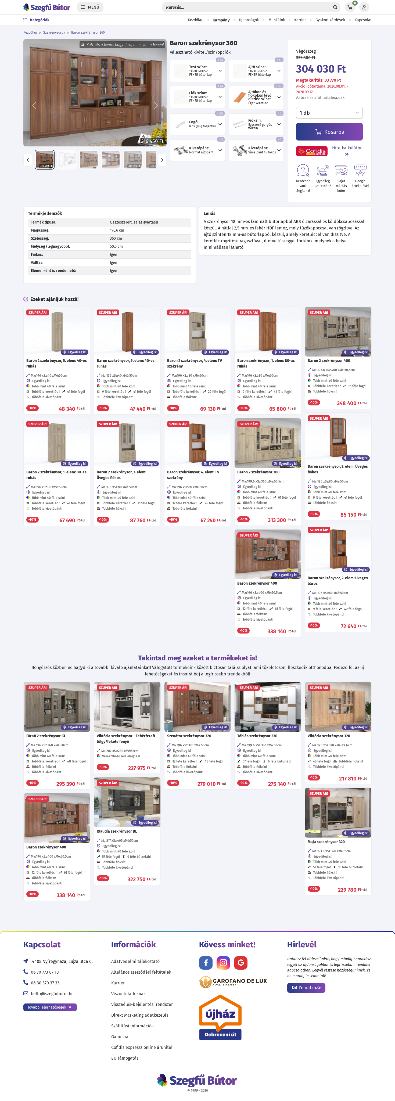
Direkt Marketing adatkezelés (139, 1015)
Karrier (300, 20)
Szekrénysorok (54, 32)
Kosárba (333, 132)
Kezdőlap (195, 20)
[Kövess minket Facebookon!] (206, 963)
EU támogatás (124, 1058)
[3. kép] (89, 160)
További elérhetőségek (47, 1007)
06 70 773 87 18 (45, 972)
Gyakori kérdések (330, 20)
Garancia (119, 1036)
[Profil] (364, 7)
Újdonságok (249, 20)
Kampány (221, 20)
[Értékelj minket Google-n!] (240, 963)
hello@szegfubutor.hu (52, 993)
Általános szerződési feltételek (141, 972)
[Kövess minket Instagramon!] (223, 963)
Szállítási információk (132, 1025)
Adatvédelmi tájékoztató (135, 961)
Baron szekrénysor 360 (88, 32)
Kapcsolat (363, 20)
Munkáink (276, 20)
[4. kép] (111, 160)
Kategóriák (39, 20)
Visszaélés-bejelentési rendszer (142, 1004)
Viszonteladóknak (128, 993)
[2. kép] (67, 160)
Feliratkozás (310, 987)
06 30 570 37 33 (45, 982)
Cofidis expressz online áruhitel (142, 1047)
